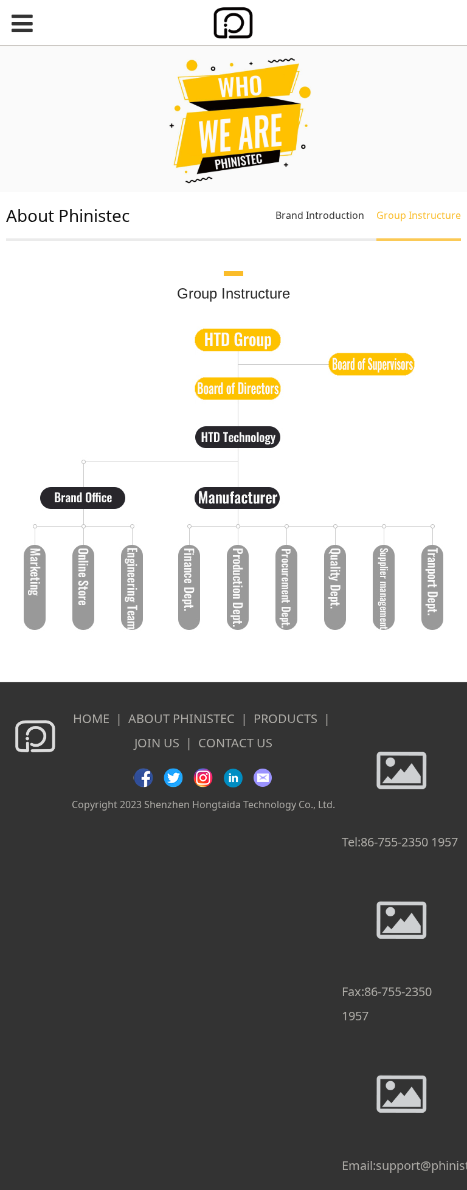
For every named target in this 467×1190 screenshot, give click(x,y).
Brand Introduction (319, 215)
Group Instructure (418, 215)
